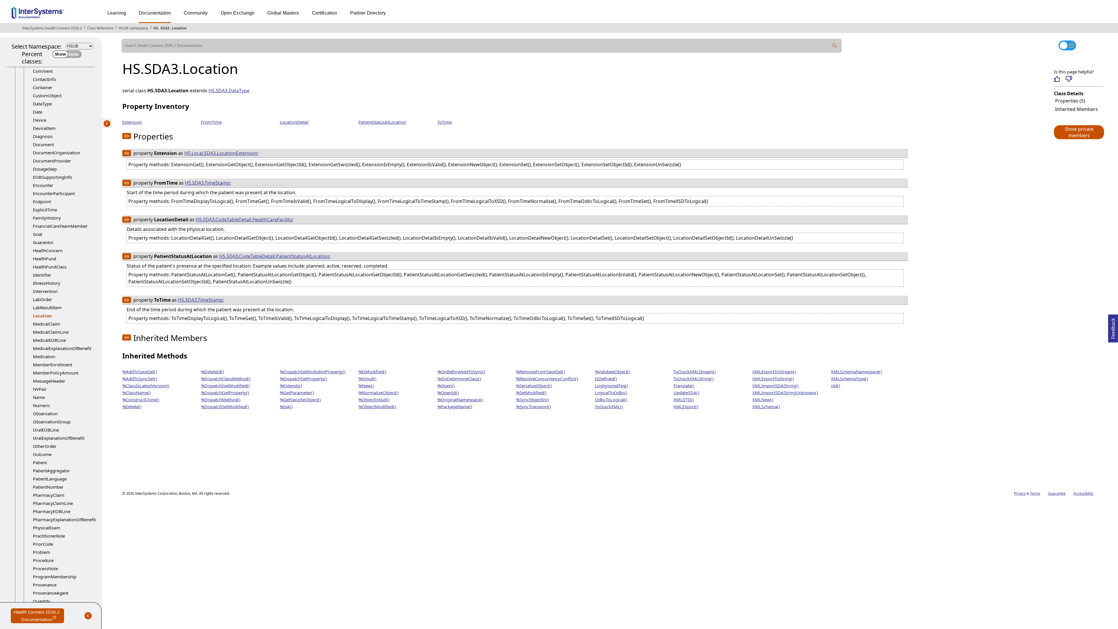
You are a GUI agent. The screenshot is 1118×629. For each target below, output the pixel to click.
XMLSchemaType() (849, 378)
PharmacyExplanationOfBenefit (64, 519)
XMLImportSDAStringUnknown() (785, 392)
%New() (366, 385)
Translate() (683, 385)
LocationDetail (294, 122)
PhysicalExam (46, 528)
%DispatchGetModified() (225, 385)
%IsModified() (372, 371)
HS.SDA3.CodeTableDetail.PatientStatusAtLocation (274, 256)
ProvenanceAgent (50, 593)
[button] (1078, 132)
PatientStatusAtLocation (382, 122)
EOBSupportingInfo (52, 177)
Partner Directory (368, 12)
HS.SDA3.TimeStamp (207, 183)
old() (835, 385)
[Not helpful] (1069, 79)
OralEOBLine (46, 430)
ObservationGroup (51, 422)
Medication (44, 356)
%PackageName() (454, 406)
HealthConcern (48, 250)
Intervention (45, 291)
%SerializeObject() (534, 385)
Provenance (44, 585)
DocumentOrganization (56, 153)
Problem (41, 552)
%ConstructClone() (140, 399)
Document (43, 144)
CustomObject (47, 95)
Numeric (41, 405)
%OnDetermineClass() (459, 378)
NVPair (40, 389)
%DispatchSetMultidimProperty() (313, 371)
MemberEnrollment (52, 364)
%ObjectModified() (377, 406)
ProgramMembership (54, 576)
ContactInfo (44, 79)
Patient (40, 462)
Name (39, 397)
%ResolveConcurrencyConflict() (547, 378)
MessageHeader (49, 381)
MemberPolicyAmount (55, 373)
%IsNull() (367, 378)
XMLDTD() (683, 399)
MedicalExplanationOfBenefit (62, 348)
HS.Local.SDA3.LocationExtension (220, 153)
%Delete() (131, 406)
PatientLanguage (50, 479)
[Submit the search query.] (835, 46)
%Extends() (291, 385)
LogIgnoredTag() (611, 385)
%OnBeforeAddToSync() (461, 371)
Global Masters (283, 12)
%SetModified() (531, 392)
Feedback (1113, 326)
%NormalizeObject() (378, 392)
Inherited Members (1076, 109)
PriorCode (43, 544)
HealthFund (44, 259)
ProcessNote (45, 568)
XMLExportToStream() (774, 371)
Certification (324, 12)
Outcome (42, 454)
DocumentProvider (52, 161)
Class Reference (100, 28)
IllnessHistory (46, 283)
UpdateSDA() (686, 392)
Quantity (41, 601)
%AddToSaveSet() (139, 371)
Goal (37, 234)
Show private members (1079, 132)
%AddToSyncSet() (139, 378)
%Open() (446, 385)
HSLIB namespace (133, 28)
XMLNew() (762, 399)
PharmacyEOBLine (51, 511)
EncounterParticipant (54, 193)
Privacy (1020, 493)
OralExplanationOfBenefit (58, 438)
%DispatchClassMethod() (226, 378)
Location (179, 28)
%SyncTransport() (533, 406)
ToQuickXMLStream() (694, 371)
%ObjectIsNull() (374, 399)
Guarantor (43, 242)
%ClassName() (136, 392)
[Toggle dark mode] (1067, 45)
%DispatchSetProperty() (303, 378)
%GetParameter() (297, 392)
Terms (1035, 493)
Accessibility (1083, 493)
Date (37, 112)
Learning (116, 12)
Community (196, 12)
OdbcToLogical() (611, 399)
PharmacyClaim (48, 495)
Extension (132, 122)
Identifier (42, 275)
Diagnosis (43, 136)
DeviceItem (44, 128)
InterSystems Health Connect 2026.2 (52, 28)
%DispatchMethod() (220, 399)
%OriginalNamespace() (460, 399)
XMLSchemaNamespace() (856, 371)
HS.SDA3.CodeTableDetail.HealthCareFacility (244, 219)
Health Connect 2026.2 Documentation (39, 616)
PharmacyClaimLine (53, 503)
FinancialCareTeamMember (60, 226)
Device (39, 120)
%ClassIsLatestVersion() (145, 385)
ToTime (444, 122)
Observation (45, 413)
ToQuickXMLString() (693, 378)
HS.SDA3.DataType (229, 90)
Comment (43, 71)
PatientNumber (48, 487)
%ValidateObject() (612, 371)
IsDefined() (606, 378)
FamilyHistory (47, 218)
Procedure (43, 560)
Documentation (155, 12)
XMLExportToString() (773, 378)
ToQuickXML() (609, 406)
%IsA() (286, 406)
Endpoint (42, 201)
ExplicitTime (45, 210)
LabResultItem (47, 307)
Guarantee (1057, 493)
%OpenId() (448, 392)
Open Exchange (238, 12)
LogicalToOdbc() (611, 392)
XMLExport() (685, 406)
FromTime (211, 122)
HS (155, 28)
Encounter (43, 185)
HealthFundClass (49, 267)
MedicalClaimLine (50, 332)
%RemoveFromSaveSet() (540, 371)
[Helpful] (1057, 79)
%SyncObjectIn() (532, 399)
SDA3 (164, 28)
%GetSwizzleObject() (300, 399)
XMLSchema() (766, 406)
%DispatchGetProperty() (225, 392)
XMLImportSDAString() (775, 385)
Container (42, 87)
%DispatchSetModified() (225, 406)
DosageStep (45, 169)
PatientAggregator (51, 470)
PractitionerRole (49, 536)
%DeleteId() (212, 371)
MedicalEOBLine (49, 340)
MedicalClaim (46, 324)
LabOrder (42, 299)
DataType (42, 104)
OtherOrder (44, 446)
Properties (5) (1070, 101)
